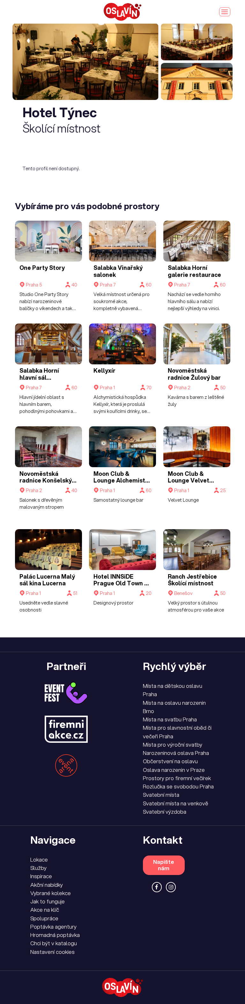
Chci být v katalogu (53, 943)
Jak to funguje (47, 901)
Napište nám (163, 865)
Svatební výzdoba (164, 812)
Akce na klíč (44, 910)
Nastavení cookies (52, 952)
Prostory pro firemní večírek (177, 778)
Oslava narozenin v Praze (174, 770)
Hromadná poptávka (55, 935)
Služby (38, 868)
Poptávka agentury (53, 927)
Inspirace (41, 876)
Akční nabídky (46, 885)
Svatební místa (161, 795)
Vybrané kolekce (50, 893)
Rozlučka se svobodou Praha (178, 786)
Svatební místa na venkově (175, 803)
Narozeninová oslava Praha (176, 753)
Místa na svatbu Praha (170, 719)
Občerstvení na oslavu (170, 761)
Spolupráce (44, 918)
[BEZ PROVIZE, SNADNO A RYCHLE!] (122, 12)
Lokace (39, 859)
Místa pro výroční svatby (172, 745)
